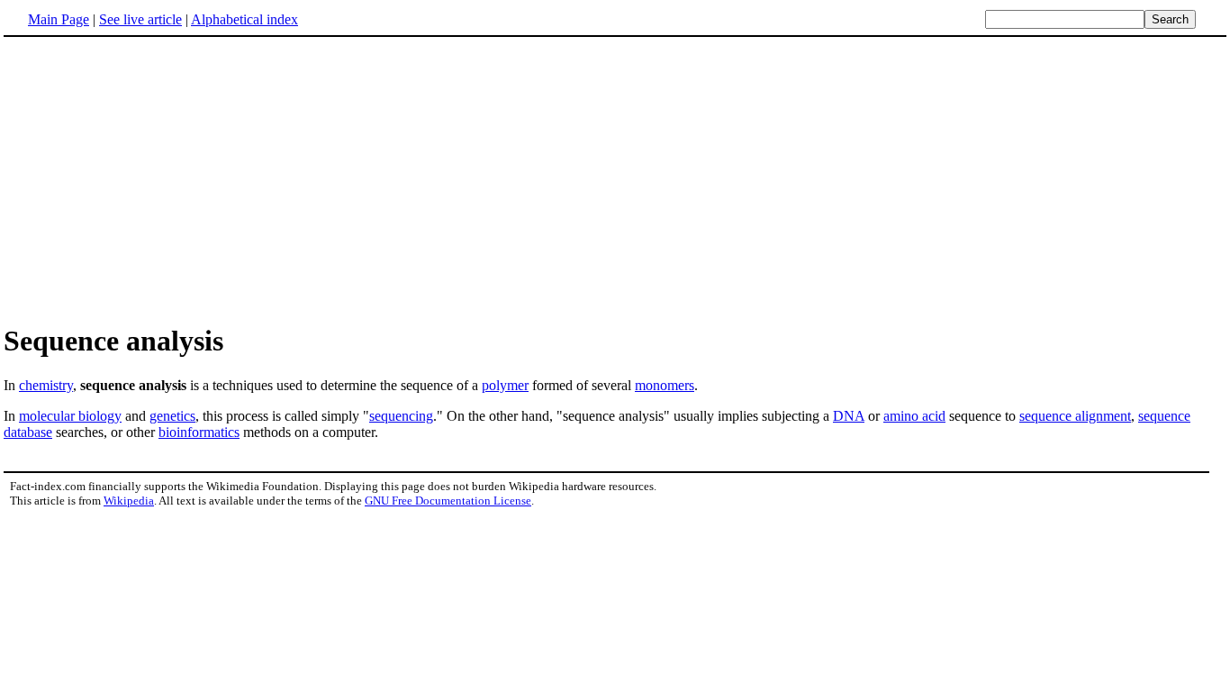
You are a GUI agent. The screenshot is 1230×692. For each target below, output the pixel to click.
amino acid (914, 415)
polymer (505, 385)
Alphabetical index (244, 19)
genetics (172, 415)
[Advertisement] (155, 179)
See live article (140, 19)
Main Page (58, 19)
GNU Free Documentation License (448, 500)
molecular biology (70, 415)
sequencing (401, 415)
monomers (664, 385)
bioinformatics (199, 432)
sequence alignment (1075, 415)
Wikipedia (129, 500)
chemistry (46, 385)
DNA (848, 415)
